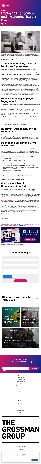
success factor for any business (33, 138)
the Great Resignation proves (9, 200)
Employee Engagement (8, 244)
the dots (6, 119)
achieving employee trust (16, 54)
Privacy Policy (8, 370)
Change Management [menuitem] (20, 383)
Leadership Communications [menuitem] (20, 381)
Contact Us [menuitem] (20, 412)
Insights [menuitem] (20, 391)
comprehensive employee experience (14, 210)
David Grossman (11, 23)
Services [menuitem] (20, 375)
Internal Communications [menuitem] (20, 379)
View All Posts (37, 298)
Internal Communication (18, 244)
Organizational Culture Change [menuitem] (20, 385)
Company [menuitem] (20, 403)
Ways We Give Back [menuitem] (20, 410)
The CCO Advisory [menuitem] (20, 377)
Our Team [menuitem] (20, 408)
